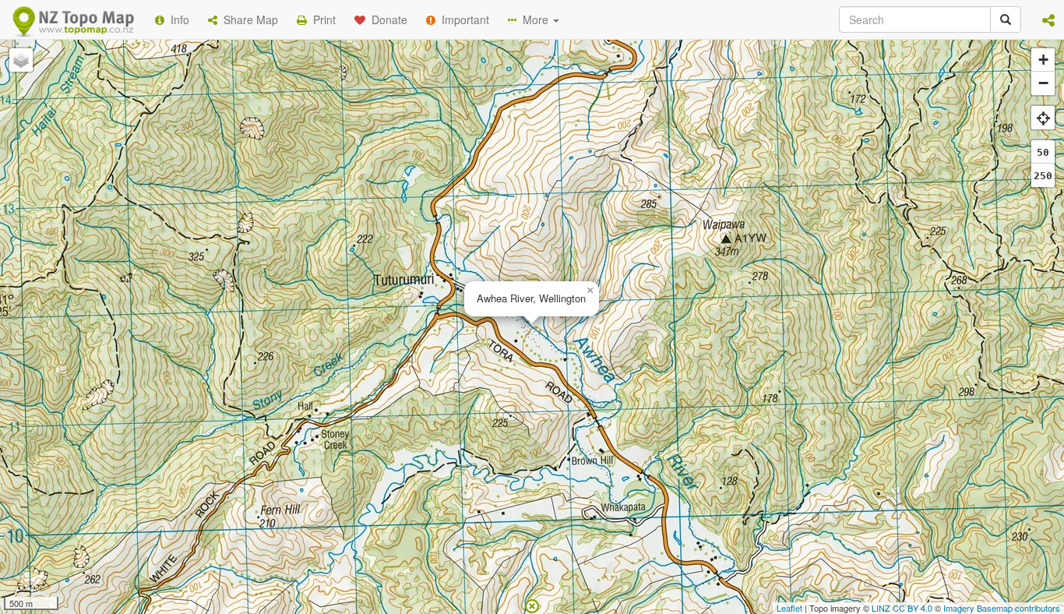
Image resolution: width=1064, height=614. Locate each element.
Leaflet (789, 608)
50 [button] (1043, 152)
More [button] (533, 19)
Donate (386, 19)
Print (321, 19)
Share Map (247, 19)
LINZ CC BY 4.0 (902, 608)
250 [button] (1043, 176)
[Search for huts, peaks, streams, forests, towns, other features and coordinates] (1005, 19)
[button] (1048, 19)
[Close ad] (532, 604)
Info (176, 19)
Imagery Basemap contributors (1001, 608)
